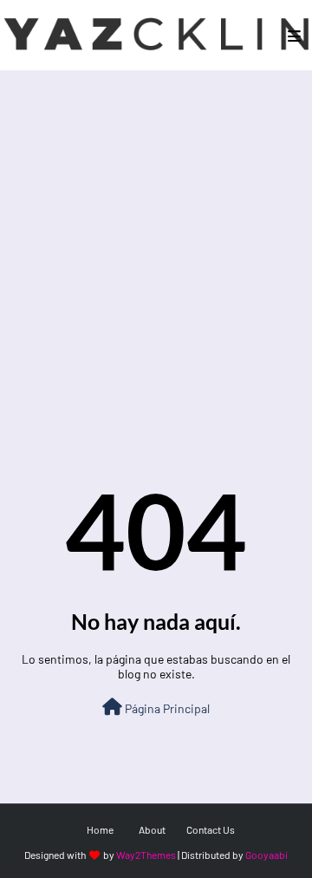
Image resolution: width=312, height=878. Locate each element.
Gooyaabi (266, 855)
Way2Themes (146, 855)
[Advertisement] (156, 235)
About (152, 829)
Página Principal (166, 708)
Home (100, 829)
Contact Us (210, 829)
